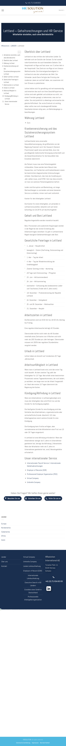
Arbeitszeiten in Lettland (11, 85)
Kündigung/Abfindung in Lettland (11, 97)
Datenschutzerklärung (23, 743)
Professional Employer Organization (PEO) (42, 474)
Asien (3, 540)
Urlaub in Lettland (9, 88)
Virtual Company (33, 478)
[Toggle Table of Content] (18, 52)
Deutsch (61, 10)
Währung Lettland (9, 63)
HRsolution (5, 46)
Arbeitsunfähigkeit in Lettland (10, 92)
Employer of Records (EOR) (37, 470)
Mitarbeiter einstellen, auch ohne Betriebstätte (12, 56)
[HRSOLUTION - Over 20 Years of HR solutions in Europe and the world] (33, 10)
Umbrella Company (33, 482)
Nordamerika (5, 528)
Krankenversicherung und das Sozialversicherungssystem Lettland (12, 70)
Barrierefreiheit (45, 743)
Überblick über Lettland (11, 60)
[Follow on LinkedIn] (48, 589)
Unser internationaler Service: (11, 102)
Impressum (35, 743)
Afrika (3, 536)
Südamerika (5, 532)
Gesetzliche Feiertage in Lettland (11, 81)
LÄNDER (13, 46)
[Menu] (2, 10)
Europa (3, 524)
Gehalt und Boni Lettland (11, 77)
